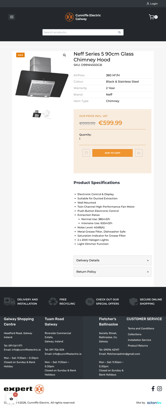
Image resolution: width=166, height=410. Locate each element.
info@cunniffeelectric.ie (26, 349)
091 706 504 (56, 349)
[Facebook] (153, 388)
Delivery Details (87, 260)
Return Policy (86, 271)
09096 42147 (111, 349)
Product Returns (138, 345)
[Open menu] (11, 17)
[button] (64, 55)
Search (120, 32)
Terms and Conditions (141, 328)
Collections (134, 334)
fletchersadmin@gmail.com (123, 353)
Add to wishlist (88, 154)
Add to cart (112, 153)
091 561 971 (15, 345)
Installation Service (139, 340)
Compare (140, 153)
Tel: (47, 349)
